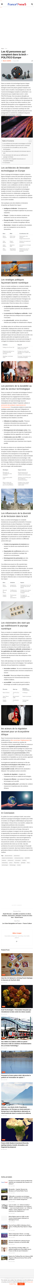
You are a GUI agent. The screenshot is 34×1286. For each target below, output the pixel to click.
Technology (12, 865)
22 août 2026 (4, 1079)
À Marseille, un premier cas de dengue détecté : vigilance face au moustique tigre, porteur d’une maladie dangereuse (20, 1198)
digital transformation (7, 858)
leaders (24, 860)
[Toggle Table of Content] (29, 141)
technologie (5, 865)
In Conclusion (6, 162)
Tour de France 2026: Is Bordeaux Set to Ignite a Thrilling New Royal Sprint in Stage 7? (20, 1227)
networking (5, 862)
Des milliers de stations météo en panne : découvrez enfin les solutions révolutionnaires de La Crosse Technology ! (16, 1043)
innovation (18, 860)
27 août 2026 (12, 1192)
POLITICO (16, 862)
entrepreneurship (19, 858)
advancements (8, 855)
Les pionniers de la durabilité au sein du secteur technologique (15, 148)
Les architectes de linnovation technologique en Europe (17, 143)
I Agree (21, 1284)
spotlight (23, 862)
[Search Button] (32, 4)
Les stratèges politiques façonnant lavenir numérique (16, 145)
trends (18, 865)
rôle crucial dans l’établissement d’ (20, 740)
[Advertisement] (17, 27)
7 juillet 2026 (4, 1115)
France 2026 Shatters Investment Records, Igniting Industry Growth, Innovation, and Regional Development (15, 1145)
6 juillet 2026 (4, 1149)
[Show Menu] (2, 4)
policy (10, 862)
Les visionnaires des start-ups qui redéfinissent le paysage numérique (15, 156)
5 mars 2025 (16, 60)
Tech (6, 48)
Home (2, 48)
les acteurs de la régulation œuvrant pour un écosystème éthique (14, 159)
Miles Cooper (7, 60)
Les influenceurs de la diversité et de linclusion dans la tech (16, 152)
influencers (10, 860)
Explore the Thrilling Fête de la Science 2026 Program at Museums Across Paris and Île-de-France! (21, 1258)
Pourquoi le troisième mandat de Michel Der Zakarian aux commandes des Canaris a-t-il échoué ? (20, 1182)
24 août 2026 (4, 1014)
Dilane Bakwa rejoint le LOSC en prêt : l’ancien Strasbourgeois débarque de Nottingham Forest (19, 1218)
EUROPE (27, 858)
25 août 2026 (4, 982)
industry (4, 860)
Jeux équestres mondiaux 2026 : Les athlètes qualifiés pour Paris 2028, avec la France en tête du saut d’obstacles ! (20, 1249)
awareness (16, 855)
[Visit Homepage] (17, 4)
